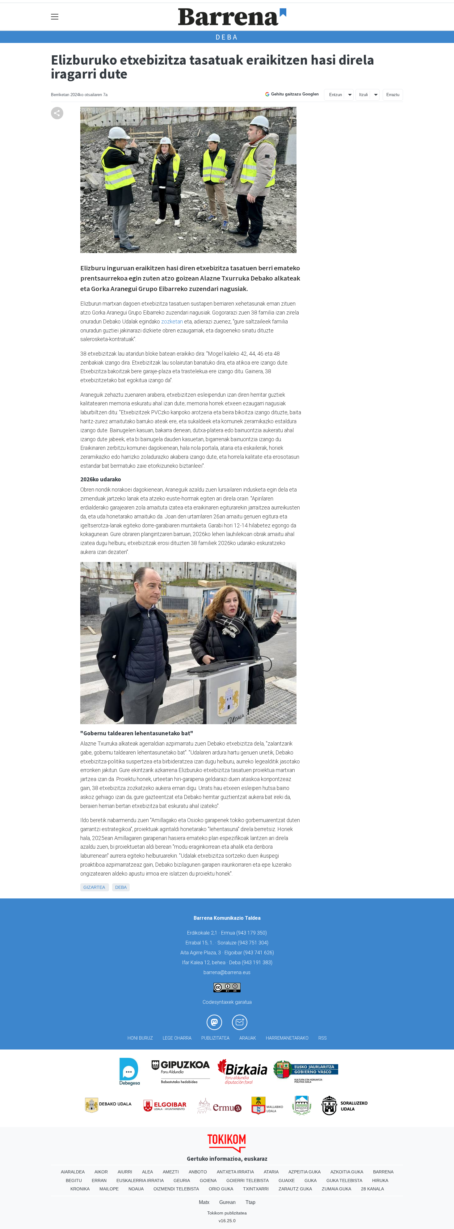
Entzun (335, 94)
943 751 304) (253, 943)
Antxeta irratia (235, 1171)
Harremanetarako (287, 1038)
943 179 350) (252, 933)
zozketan (172, 322)
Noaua (136, 1188)
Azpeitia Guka (304, 1171)
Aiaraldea (73, 1171)
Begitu (74, 1180)
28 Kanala (372, 1188)
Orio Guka (221, 1188)
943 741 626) (259, 953)
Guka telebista (344, 1180)
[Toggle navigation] (54, 16)
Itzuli (363, 94)
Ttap (250, 1202)
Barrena (383, 1171)
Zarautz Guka (295, 1188)
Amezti (171, 1171)
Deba (227, 37)
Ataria (271, 1171)
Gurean (227, 1202)
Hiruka (380, 1180)
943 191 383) (257, 962)
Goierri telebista (247, 1180)
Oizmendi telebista (176, 1188)
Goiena (208, 1180)
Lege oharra (177, 1038)
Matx (204, 1202)
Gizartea (94, 887)
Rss (322, 1038)
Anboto (198, 1171)
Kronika (80, 1188)
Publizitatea (215, 1038)
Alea (147, 1171)
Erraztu (392, 94)
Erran (99, 1180)
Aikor (101, 1171)
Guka (311, 1180)
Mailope (109, 1188)
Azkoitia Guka (346, 1171)
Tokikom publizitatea (227, 1212)
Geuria (182, 1180)
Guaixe (287, 1180)
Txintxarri (256, 1188)
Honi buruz (140, 1038)
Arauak (247, 1038)
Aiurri (125, 1171)
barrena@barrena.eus (227, 972)
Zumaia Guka (336, 1188)
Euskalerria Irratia (140, 1180)
